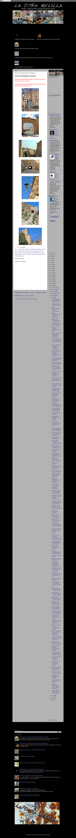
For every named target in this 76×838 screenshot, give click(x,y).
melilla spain (35, 251)
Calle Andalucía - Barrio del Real (55, 520)
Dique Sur (53, 533)
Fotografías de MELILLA (53, 130)
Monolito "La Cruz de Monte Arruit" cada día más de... (56, 638)
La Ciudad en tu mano (54, 212)
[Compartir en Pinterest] (24, 247)
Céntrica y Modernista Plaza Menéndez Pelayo (56, 552)
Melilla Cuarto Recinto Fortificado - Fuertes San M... (56, 589)
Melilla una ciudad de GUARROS (56, 559)
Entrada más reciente (22, 292)
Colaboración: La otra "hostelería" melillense (55, 400)
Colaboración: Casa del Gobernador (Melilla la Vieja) (56, 390)
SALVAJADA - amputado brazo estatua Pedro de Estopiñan (48, 39)
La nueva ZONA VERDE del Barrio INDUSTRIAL (56, 300)
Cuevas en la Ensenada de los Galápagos (29, 795)
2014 (51, 279)
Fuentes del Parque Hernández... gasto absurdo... (56, 385)
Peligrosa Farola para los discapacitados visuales (55, 648)
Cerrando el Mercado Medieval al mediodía (56, 658)
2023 (51, 260)
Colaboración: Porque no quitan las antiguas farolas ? (56, 524)
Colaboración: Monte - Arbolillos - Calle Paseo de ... (56, 622)
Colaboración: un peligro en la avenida (55, 676)
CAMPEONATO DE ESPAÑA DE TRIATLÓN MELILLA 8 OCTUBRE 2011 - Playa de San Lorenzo (34, 57)
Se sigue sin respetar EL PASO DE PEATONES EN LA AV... (56, 379)
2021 (51, 264)
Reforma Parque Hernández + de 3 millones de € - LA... (56, 424)
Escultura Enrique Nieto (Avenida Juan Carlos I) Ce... (56, 608)
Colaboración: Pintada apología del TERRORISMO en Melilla (26, 48)
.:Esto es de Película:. (53, 172)
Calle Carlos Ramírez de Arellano (54, 511)
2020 (51, 266)
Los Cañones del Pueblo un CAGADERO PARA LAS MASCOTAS (56, 537)
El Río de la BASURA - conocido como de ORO (56, 329)
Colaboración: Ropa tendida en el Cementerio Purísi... (56, 394)
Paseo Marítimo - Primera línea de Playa (55, 617)
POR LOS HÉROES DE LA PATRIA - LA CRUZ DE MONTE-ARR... (56, 632)
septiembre (54, 293)
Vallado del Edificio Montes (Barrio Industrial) (55, 475)
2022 (51, 262)
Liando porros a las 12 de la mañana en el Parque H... (55, 409)
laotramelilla (38, 249)
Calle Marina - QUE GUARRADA (56, 438)
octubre (54, 291)
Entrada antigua (40, 292)
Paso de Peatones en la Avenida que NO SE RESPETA (56, 429)
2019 (51, 268)
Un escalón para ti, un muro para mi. (54, 217)
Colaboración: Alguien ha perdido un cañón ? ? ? (24, 67)
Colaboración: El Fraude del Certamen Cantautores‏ (25, 39)
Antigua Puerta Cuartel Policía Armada (55, 547)
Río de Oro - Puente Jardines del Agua (56, 672)
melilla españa (21, 251)
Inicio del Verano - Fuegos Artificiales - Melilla (55, 134)
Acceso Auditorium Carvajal (55, 413)
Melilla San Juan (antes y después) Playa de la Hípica (32, 750)
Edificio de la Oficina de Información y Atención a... (56, 467)
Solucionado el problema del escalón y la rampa (56, 442)
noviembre (54, 289)
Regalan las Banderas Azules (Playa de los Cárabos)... (55, 480)
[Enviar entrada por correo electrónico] (18, 247)
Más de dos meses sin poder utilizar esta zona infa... (55, 492)
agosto (53, 295)
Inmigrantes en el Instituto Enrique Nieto (29, 788)
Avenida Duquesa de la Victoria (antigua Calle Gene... (56, 359)
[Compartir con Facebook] (23, 247)
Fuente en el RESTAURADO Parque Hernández (56, 459)
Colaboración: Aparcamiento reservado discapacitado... (55, 564)
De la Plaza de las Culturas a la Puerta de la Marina (55, 663)
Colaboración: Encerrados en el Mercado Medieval (56, 643)
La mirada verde (54, 140)
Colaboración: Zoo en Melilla (55, 450)
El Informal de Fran (55, 154)
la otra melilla (32, 249)
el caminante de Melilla (54, 196)
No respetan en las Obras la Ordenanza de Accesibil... (55, 373)
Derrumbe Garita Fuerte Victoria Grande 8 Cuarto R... (55, 583)
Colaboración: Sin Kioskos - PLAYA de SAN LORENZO (56, 507)
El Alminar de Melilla (55, 114)
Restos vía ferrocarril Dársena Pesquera (56, 363)
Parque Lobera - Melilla (55, 463)
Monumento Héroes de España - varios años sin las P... (56, 502)
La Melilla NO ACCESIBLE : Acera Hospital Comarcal (55, 686)
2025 (51, 256)
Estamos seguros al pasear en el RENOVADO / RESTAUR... (56, 334)
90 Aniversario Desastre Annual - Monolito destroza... (56, 418)
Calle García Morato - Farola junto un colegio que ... (56, 569)
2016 (51, 275)
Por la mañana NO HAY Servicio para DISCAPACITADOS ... (56, 340)
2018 (51, 270)
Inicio (32, 292)
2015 (51, 277)
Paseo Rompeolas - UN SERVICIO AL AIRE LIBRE (56, 543)
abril (53, 699)
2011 (51, 285)
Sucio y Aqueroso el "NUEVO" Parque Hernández (56, 434)
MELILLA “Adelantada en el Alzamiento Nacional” (31, 775)
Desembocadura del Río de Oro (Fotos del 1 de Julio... (56, 668)
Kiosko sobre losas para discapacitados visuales (55, 627)
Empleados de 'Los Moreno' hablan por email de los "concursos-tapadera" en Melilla (54, 177)
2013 (51, 281)
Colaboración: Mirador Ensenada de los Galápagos (56, 405)
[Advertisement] (35, 27)
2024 (51, 258)
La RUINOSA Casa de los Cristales (55, 324)
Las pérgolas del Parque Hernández (56, 304)
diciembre (54, 287)
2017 (51, 272)
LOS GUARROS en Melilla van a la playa (56, 681)
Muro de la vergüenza (52, 221)
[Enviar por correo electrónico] (20, 247)
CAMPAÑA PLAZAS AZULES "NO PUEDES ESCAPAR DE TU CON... (56, 353)
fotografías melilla (24, 249)
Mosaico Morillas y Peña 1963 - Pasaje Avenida (55, 516)
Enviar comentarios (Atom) (27, 295)
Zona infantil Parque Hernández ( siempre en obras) (56, 455)
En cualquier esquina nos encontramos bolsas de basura (56, 612)
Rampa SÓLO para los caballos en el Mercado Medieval (56, 653)
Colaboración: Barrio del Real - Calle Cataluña (56, 530)
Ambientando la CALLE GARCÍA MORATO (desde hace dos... (55, 367)
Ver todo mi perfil (53, 720)
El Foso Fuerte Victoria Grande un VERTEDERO (56, 447)
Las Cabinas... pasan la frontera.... (28, 756)
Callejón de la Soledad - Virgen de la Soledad (55, 603)
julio (53, 297)
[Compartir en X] (22, 247)
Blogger (48, 834)
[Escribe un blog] (21, 247)
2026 (51, 254)
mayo (53, 697)
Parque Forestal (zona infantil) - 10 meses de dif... (56, 692)
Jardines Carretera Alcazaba (55, 579)
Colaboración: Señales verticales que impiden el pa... (56, 574)
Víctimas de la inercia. (55, 141)
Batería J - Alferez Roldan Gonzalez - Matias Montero (32, 762)
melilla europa (28, 251)
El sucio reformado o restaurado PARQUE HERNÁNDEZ (56, 346)
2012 (51, 283)
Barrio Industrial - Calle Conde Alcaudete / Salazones (55, 486)
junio (53, 695)
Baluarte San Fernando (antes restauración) (55, 320)
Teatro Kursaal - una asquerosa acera (56, 471)
